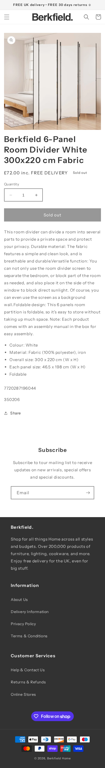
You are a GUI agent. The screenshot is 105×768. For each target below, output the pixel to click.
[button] (7, 17)
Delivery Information (30, 611)
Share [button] (15, 413)
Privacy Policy (23, 623)
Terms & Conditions (29, 636)
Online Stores (23, 694)
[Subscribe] (88, 492)
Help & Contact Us (28, 669)
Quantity (11, 184)
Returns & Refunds (28, 682)
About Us (19, 599)
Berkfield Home (59, 758)
